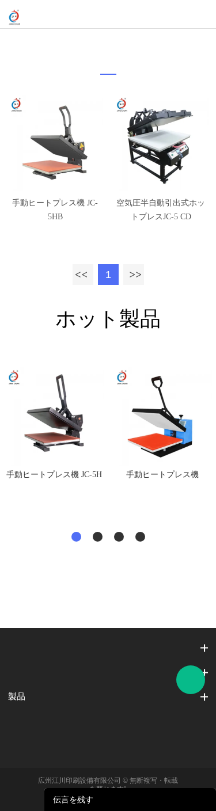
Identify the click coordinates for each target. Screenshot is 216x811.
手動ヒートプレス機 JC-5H (54, 474)
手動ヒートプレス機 (162, 474)
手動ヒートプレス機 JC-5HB (55, 210)
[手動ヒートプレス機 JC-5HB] (55, 143)
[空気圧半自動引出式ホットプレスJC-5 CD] (161, 143)
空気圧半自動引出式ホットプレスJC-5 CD (160, 210)
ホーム (101, 43)
